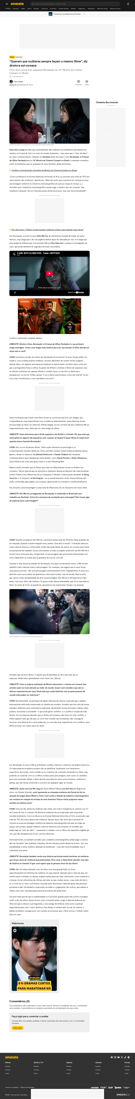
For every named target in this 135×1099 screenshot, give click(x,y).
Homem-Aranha (64, 8)
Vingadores (81, 8)
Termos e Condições (12, 1087)
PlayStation (91, 8)
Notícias (7, 1066)
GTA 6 (29, 8)
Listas (7, 1073)
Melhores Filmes (102, 8)
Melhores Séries (115, 8)
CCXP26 (8, 8)
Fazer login (18, 1028)
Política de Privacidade (27, 1087)
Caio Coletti (18, 81)
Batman (73, 8)
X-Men (23, 8)
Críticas (7, 1070)
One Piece (53, 8)
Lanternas (44, 8)
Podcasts (16, 8)
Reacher (36, 8)
